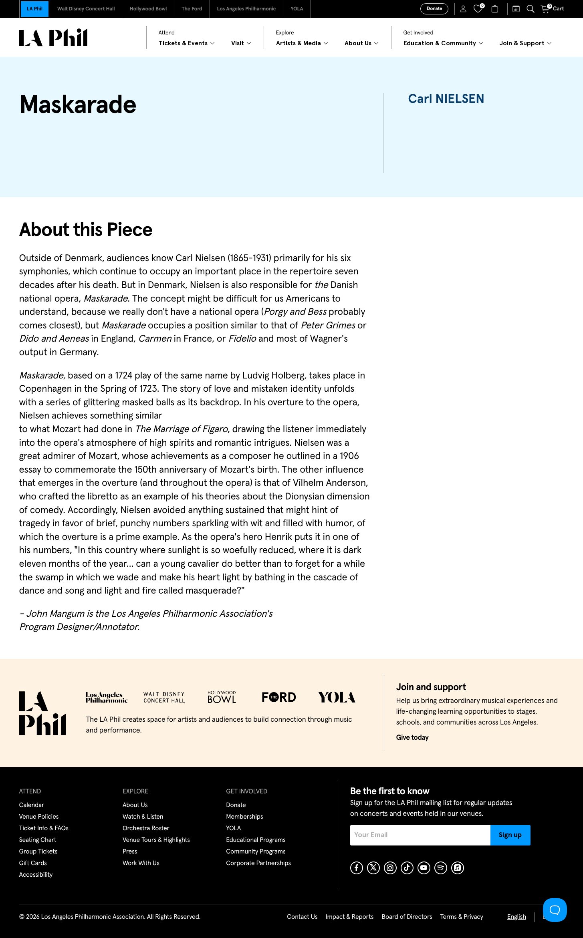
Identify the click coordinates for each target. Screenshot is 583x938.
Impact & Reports (350, 917)
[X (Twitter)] (373, 868)
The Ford (192, 9)
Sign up (510, 835)
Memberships (244, 817)
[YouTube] (424, 868)
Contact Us (302, 917)
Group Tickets (38, 852)
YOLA (296, 9)
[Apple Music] (457, 868)
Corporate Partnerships (258, 863)
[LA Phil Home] (53, 37)
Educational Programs (255, 840)
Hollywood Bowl (148, 9)
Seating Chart (37, 840)
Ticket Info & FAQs (44, 828)
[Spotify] (440, 868)
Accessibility (36, 875)
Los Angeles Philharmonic (246, 9)
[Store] (495, 8)
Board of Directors (406, 917)
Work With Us (141, 863)
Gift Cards (33, 863)
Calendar (31, 805)
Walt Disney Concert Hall (86, 9)
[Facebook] (356, 868)
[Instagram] (390, 868)
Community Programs (255, 852)
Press (130, 852)
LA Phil (34, 9)
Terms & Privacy (461, 917)
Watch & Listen (143, 817)
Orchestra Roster (146, 828)
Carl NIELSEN (446, 99)
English (516, 917)
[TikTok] (407, 868)
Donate (434, 8)
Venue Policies (39, 817)
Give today (412, 737)
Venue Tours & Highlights (156, 840)
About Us (135, 805)
